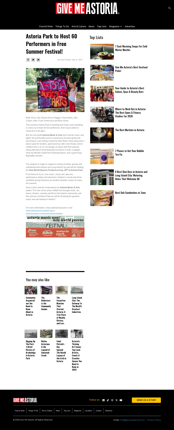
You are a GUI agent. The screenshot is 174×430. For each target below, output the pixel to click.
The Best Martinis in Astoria (129, 130)
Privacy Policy (154, 420)
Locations (88, 411)
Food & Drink (20, 411)
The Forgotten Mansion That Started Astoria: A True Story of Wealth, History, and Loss (61, 310)
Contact (99, 411)
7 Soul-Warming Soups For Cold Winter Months (131, 48)
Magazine (77, 411)
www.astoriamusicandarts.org (39, 211)
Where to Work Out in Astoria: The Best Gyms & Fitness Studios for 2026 (130, 112)
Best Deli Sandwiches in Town (130, 193)
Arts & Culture (47, 411)
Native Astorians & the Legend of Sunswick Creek (45, 348)
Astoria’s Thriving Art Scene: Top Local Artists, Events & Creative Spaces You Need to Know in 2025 (77, 355)
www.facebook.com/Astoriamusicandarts (44, 214)
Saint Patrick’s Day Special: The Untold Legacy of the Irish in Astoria (61, 351)
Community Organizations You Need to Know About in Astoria (30, 306)
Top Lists (67, 411)
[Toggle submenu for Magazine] (121, 26)
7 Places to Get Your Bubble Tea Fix (129, 152)
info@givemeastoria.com (132, 420)
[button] (103, 400)
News (58, 411)
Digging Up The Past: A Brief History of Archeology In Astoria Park (31, 350)
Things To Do (33, 411)
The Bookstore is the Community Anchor (46, 303)
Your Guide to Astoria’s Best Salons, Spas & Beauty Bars (129, 90)
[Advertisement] (119, 243)
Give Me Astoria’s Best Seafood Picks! (131, 69)
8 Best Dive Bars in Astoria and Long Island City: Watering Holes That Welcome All (131, 175)
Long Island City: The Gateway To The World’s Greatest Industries (77, 304)
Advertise (108, 411)
